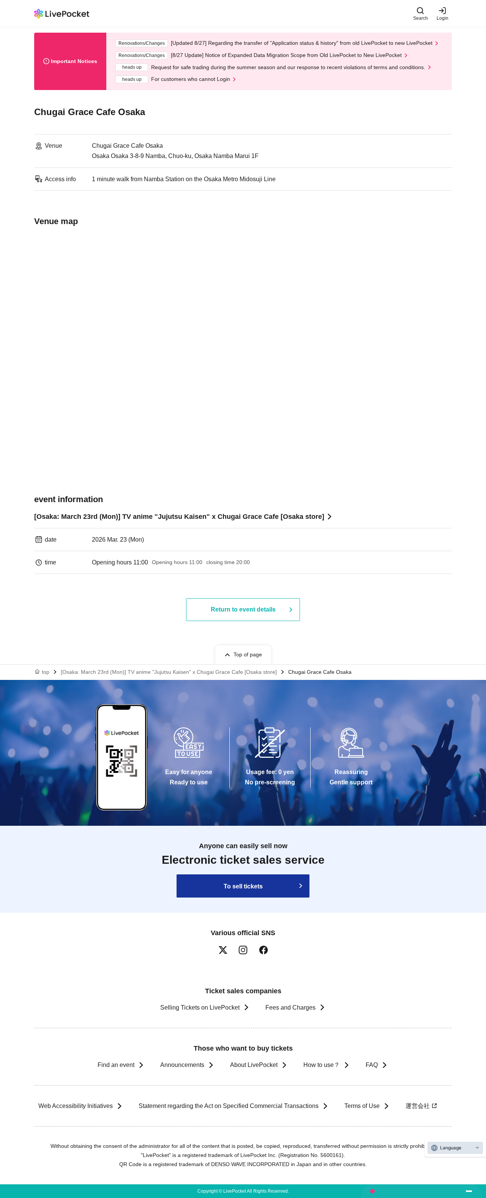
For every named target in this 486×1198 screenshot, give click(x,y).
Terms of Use (362, 1106)
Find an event (116, 1065)
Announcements (182, 1065)
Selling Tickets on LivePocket (200, 1007)
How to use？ (321, 1065)
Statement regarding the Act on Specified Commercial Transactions (229, 1106)
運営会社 (418, 1106)
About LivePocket (254, 1065)
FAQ (372, 1065)
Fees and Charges (290, 1007)
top (45, 672)
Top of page (248, 654)
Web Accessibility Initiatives (75, 1106)
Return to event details (243, 609)
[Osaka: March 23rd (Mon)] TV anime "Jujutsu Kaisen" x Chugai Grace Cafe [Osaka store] (179, 516)
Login (442, 18)
